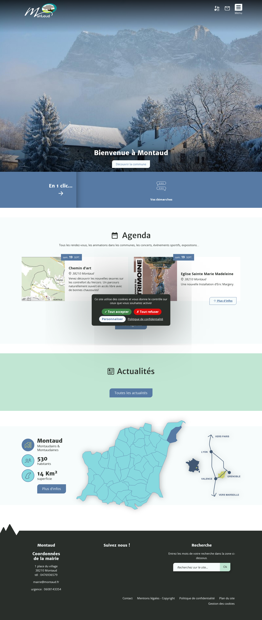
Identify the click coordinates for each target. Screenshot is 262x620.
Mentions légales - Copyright (156, 598)
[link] (227, 9)
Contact (128, 598)
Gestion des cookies (221, 603)
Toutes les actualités (131, 393)
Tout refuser (149, 312)
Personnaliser (112, 319)
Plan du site (227, 598)
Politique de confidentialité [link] (145, 319)
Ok (225, 567)
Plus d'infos (51, 488)
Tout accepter (118, 312)
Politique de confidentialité (197, 598)
